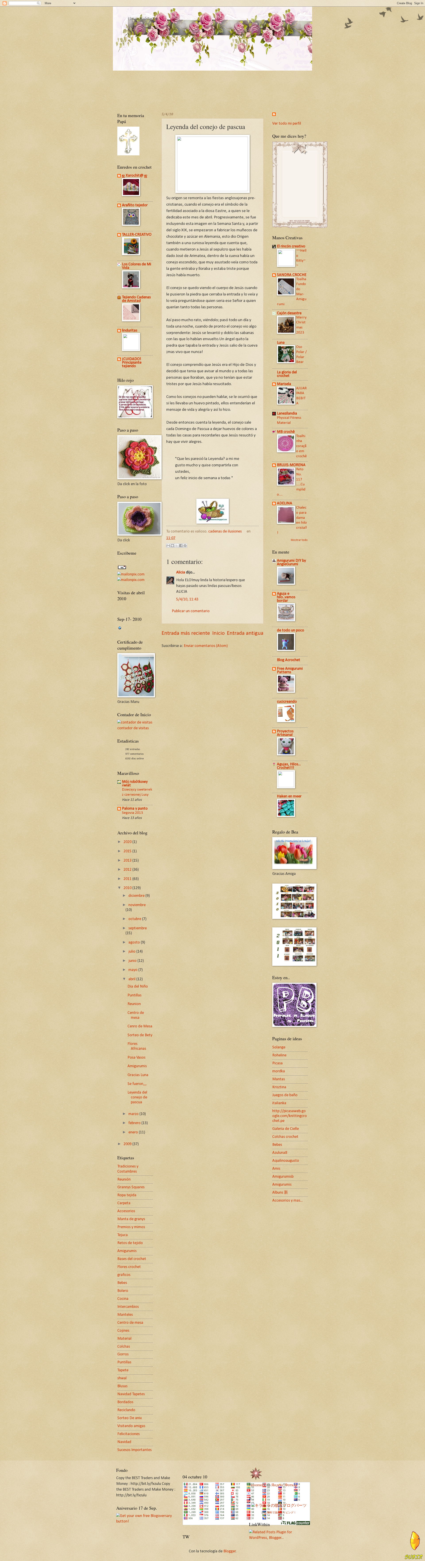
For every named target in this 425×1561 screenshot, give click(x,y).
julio (132, 951)
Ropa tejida (126, 1195)
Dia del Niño (138, 986)
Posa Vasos (136, 1057)
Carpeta (123, 1203)
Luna (281, 343)
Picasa (277, 1063)
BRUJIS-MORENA (291, 465)
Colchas (123, 1347)
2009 (128, 1144)
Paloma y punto (135, 809)
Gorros (123, 1354)
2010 (128, 888)
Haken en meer (289, 796)
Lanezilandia (287, 413)
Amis (276, 1169)
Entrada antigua (245, 633)
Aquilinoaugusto (285, 1161)
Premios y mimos (131, 1227)
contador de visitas (133, 728)
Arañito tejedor (135, 205)
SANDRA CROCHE (291, 275)
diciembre (136, 896)
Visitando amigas (131, 1426)
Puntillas (134, 995)
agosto (134, 942)
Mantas (278, 1079)
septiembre (137, 928)
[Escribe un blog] (172, 545)
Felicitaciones (128, 1434)
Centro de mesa (130, 1323)
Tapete (122, 1370)
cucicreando (287, 702)
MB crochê (286, 432)
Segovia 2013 (132, 813)
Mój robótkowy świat (135, 783)
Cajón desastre (289, 313)
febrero (134, 1123)
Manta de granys (131, 1219)
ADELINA (284, 503)
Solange (278, 1047)
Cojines (123, 1331)
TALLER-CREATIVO (136, 235)
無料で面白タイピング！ (281, 1512)
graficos (123, 1275)
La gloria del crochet (287, 374)
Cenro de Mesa (140, 1026)
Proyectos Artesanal (285, 733)
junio (132, 961)
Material (124, 1339)
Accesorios (126, 1211)
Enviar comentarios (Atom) (206, 646)
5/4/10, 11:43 (187, 599)
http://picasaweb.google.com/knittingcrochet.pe (289, 1116)
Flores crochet (129, 1267)
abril (132, 979)
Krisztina (279, 1087)
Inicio (218, 633)
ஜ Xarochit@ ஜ (134, 176)
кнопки (257, 1485)
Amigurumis (137, 1066)
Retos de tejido (130, 1243)
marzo (133, 1114)
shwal (122, 1378)
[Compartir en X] (176, 545)
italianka (279, 1103)
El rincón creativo (291, 246)
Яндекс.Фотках (284, 1485)
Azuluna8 (279, 1153)
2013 (128, 861)
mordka (278, 1071)
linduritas (129, 330)
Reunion (134, 1004)
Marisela (284, 384)
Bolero (122, 1291)
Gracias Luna (138, 1075)
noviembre (137, 905)
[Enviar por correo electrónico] (168, 545)
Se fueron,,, (137, 1084)
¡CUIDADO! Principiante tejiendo (131, 362)
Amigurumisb (283, 1177)
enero (133, 1132)
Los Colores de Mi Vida (136, 266)
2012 (128, 870)
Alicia (180, 572)
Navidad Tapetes (131, 1394)
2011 (128, 879)
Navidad (124, 1442)
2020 (128, 842)
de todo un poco (290, 630)
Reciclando (126, 1410)
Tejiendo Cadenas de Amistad (136, 299)
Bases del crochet (131, 1259)
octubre (135, 919)
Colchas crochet (285, 1137)
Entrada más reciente (186, 633)
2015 (128, 851)
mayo (133, 970)
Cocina (122, 1299)
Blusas (122, 1386)
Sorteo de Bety (140, 1035)
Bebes (122, 1283)
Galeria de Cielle (285, 1129)
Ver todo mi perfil (286, 124)
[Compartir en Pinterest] (185, 545)
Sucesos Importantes (134, 1450)
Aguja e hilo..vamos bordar (286, 597)
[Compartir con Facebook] (181, 545)
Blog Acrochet (288, 660)
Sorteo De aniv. (129, 1418)
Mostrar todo (299, 540)
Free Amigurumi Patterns (290, 670)
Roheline (279, 1055)
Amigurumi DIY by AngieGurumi (291, 562)
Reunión (124, 1179)
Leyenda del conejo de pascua (137, 1097)
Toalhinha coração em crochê (301, 446)
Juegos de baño (285, 1095)
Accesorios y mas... (287, 1200)
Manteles (125, 1315)
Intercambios (128, 1307)
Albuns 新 (280, 1193)
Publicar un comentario (191, 611)
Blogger (229, 1551)
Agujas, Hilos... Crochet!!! (289, 766)
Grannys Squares (131, 1187)
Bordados (125, 1402)
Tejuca (122, 1235)
